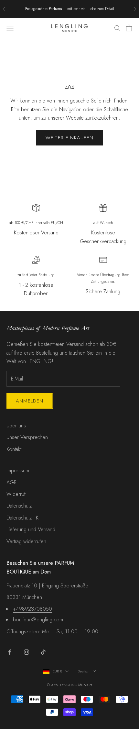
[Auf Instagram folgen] (26, 652)
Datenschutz (19, 505)
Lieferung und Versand (30, 529)
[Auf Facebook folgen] (9, 652)
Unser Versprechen (27, 437)
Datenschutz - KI (22, 517)
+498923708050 (32, 609)
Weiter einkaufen (69, 137)
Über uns (16, 425)
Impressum (17, 470)
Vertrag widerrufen (26, 541)
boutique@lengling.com (38, 619)
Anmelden (30, 400)
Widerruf (16, 494)
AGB (11, 482)
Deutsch (84, 671)
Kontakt (13, 449)
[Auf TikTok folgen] (43, 652)
